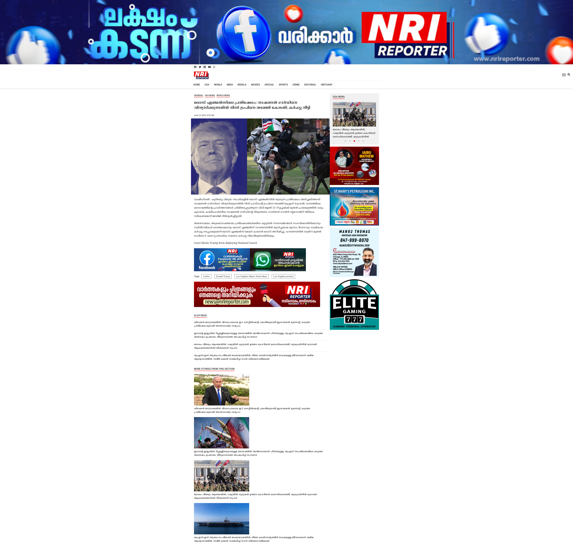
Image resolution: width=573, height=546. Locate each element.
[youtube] (209, 67)
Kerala (238, 83)
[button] (345, 139)
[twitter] (200, 67)
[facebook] (195, 67)
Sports (276, 83)
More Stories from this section (214, 366)
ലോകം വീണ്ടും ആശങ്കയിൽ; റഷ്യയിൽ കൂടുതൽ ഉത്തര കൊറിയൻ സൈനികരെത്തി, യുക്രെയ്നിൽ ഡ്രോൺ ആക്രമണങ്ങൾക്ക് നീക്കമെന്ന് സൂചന (255, 344)
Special (263, 83)
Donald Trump (223, 274)
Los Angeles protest (283, 274)
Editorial (301, 83)
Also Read (200, 313)
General (198, 93)
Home (196, 83)
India (227, 83)
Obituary (316, 83)
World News (223, 93)
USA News (210, 93)
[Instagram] (205, 67)
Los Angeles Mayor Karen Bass (251, 274)
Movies (250, 83)
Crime (288, 83)
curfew (206, 274)
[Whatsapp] (214, 67)
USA (206, 83)
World (216, 83)
